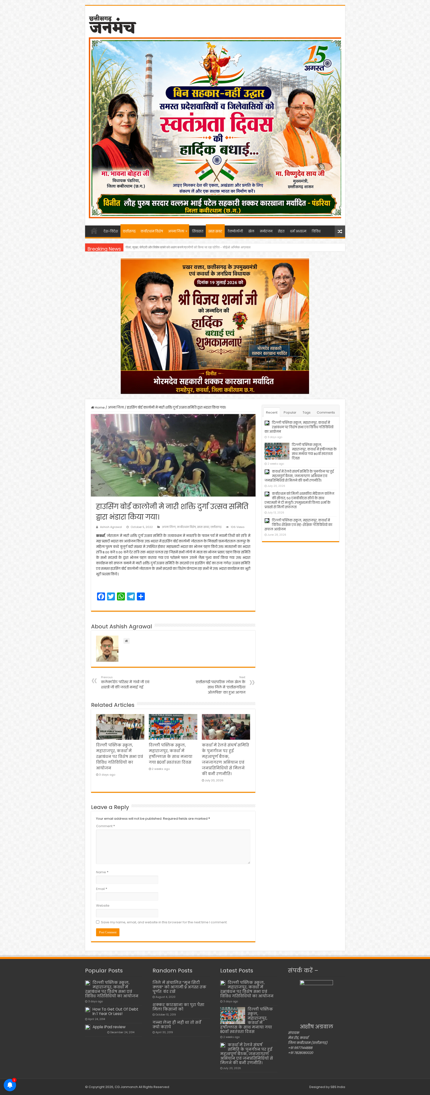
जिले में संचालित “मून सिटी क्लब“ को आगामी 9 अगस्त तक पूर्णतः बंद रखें (179, 987)
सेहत (281, 231)
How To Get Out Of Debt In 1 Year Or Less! (115, 1011)
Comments (326, 412)
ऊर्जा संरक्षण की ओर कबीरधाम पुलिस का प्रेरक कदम (155, 247)
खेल (251, 231)
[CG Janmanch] (112, 23)
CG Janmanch (126, 1087)
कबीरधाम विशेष (152, 231)
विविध (316, 231)
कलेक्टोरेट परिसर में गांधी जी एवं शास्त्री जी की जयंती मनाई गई (125, 682)
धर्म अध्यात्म (298, 231)
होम (94, 230)
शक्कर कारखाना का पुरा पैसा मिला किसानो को (178, 1007)
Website (102, 905)
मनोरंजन (266, 231)
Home (99, 407)
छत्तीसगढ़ (129, 231)
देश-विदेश (111, 231)
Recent (271, 412)
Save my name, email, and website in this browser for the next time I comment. (164, 922)
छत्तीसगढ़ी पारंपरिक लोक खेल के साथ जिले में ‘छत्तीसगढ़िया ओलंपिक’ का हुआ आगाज (220, 685)
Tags (307, 412)
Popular (290, 412)
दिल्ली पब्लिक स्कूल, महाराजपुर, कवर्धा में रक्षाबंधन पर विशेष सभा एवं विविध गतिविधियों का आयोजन (119, 756)
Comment (105, 826)
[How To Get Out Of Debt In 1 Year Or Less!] (87, 1009)
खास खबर (215, 231)
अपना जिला (176, 231)
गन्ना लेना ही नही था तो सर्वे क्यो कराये (177, 1024)
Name (102, 872)
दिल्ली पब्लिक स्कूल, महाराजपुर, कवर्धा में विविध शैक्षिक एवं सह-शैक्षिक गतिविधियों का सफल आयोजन (298, 525)
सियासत (197, 231)
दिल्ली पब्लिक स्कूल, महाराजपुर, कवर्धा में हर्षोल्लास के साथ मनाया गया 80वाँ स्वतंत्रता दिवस (314, 451)
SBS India (337, 1087)
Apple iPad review (109, 1026)
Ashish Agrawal (111, 527)
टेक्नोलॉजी (235, 231)
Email (101, 888)
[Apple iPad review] (87, 1027)
